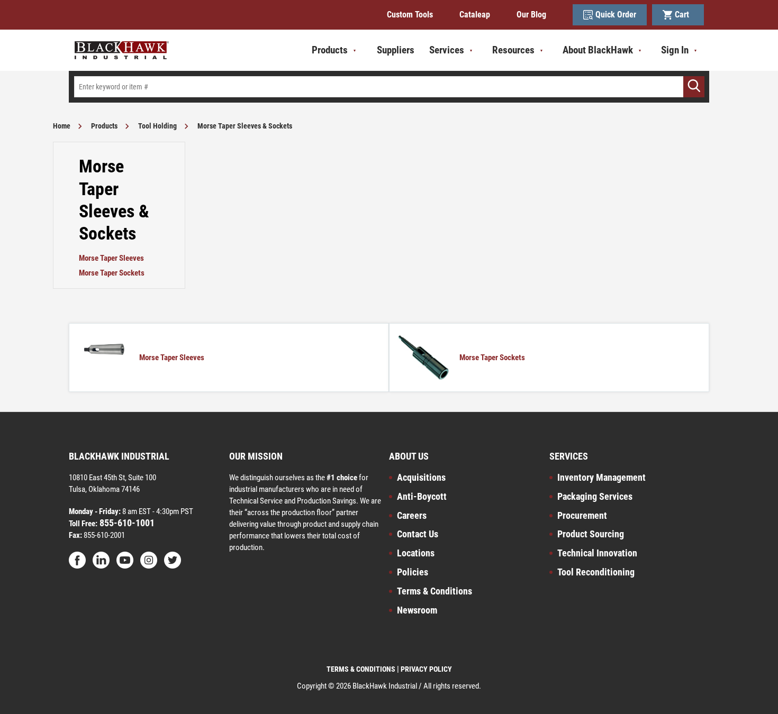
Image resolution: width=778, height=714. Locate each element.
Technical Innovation (597, 553)
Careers (412, 515)
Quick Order (615, 15)
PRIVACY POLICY (426, 669)
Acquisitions (421, 477)
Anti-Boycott (422, 496)
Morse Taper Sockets (111, 273)
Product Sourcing (590, 533)
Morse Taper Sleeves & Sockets (244, 126)
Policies (412, 572)
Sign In (675, 50)
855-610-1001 (126, 522)
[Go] (693, 86)
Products (104, 126)
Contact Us (417, 533)
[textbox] (389, 86)
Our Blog (531, 15)
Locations (416, 553)
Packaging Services (594, 496)
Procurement (582, 515)
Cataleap (474, 15)
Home (61, 126)
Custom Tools (410, 15)
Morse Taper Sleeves (111, 258)
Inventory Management (601, 477)
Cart (684, 15)
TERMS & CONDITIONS (361, 669)
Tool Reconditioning (596, 572)
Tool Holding (157, 126)
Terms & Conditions (434, 591)
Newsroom (417, 610)
